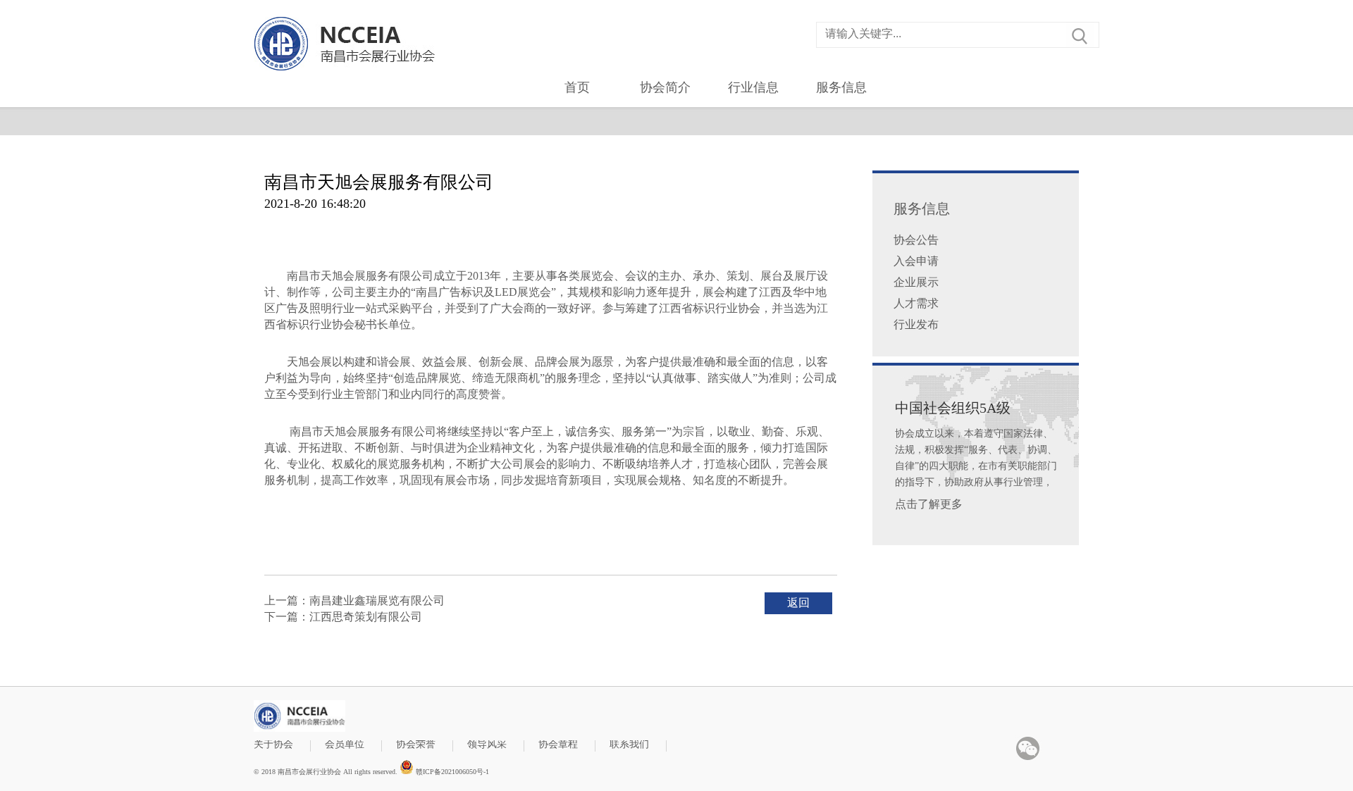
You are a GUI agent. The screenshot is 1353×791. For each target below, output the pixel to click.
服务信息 (841, 87)
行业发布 (916, 324)
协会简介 (665, 87)
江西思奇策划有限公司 (365, 617)
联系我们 (629, 744)
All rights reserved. (370, 772)
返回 (798, 603)
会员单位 (344, 744)
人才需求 (916, 303)
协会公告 (916, 240)
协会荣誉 (415, 744)
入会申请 (916, 261)
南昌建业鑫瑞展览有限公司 (377, 600)
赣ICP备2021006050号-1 (451, 771)
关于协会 (273, 744)
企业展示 (916, 282)
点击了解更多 (929, 504)
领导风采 (487, 744)
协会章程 (558, 744)
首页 (577, 87)
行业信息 (753, 87)
